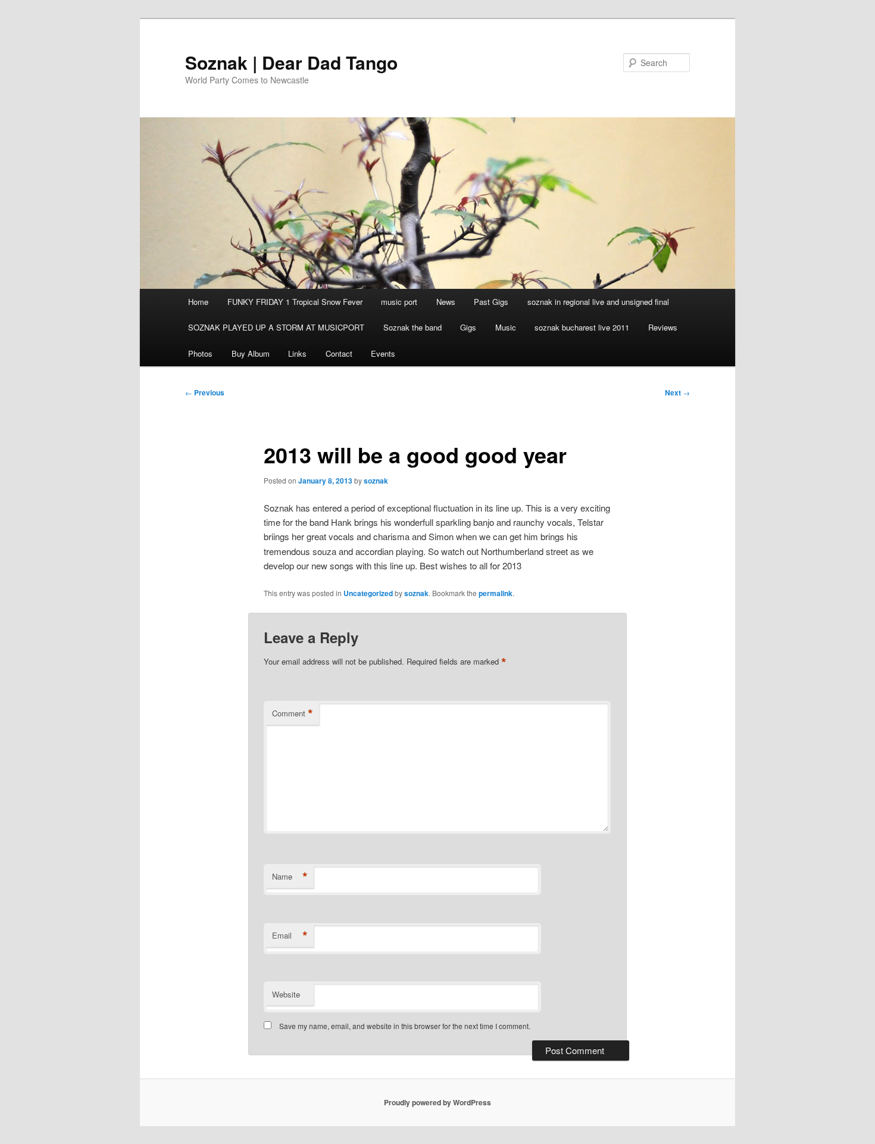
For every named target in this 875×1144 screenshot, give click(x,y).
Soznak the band (412, 327)
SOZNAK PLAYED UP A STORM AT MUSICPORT (276, 327)
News (445, 301)
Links (297, 353)
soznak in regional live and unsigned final (598, 301)
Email (290, 935)
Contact (339, 353)
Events (383, 353)
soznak (376, 480)
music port (399, 301)
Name (290, 876)
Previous (204, 392)
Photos (200, 353)
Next (677, 392)
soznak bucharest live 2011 (582, 327)
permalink (495, 593)
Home (198, 301)
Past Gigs (491, 301)
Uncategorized (368, 593)
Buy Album (251, 353)
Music (505, 327)
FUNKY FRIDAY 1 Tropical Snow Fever (294, 301)
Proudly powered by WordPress (437, 1102)
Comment (292, 713)
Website (286, 994)
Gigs (468, 327)
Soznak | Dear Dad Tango (291, 62)
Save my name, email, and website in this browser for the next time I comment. (404, 1026)
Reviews (662, 327)
